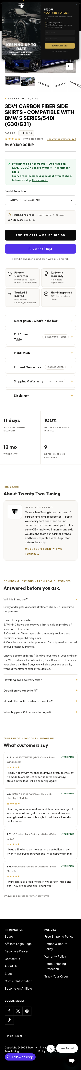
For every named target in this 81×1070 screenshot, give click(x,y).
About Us (11, 966)
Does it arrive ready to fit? (21, 690)
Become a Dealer (17, 951)
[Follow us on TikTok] (9, 1019)
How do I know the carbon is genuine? (28, 701)
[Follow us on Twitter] (18, 1011)
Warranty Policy (55, 956)
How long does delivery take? (23, 680)
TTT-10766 (26, 133)
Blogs (9, 974)
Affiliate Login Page (18, 944)
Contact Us (12, 959)
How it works (40, 180)
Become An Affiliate (18, 988)
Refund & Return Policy (55, 946)
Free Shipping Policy (58, 936)
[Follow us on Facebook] (9, 1011)
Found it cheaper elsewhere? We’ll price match (40, 258)
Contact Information (18, 981)
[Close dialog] (76, 4)
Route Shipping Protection (55, 966)
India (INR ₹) (14, 1035)
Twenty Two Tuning (23, 98)
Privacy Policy (43, 1049)
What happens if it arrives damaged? (28, 712)
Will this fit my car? (16, 599)
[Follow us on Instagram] (26, 1011)
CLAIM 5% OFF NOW (59, 46)
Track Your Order (56, 976)
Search (10, 936)
